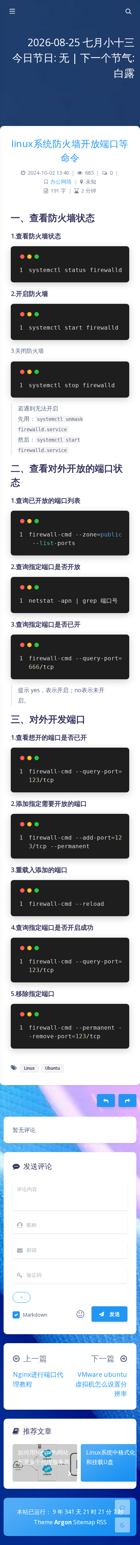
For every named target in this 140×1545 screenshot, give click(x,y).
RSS (102, 1522)
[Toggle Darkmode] (122, 1524)
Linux (29, 1068)
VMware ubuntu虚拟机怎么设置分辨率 (101, 1384)
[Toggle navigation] (128, 11)
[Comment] (122, 1507)
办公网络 (61, 181)
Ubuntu (52, 1068)
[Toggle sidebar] (12, 11)
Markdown (35, 1314)
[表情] (80, 1314)
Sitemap (84, 1522)
